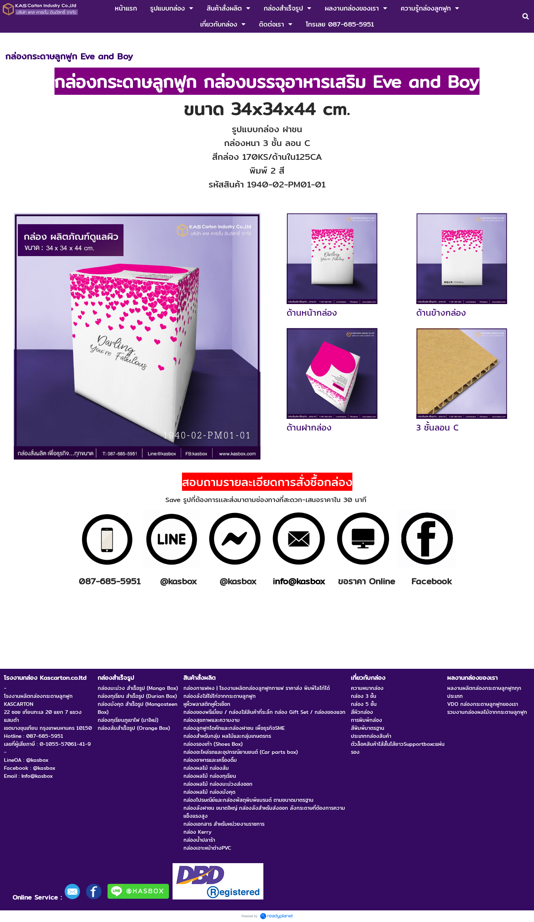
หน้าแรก (14, 40)
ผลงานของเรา (44, 40)
